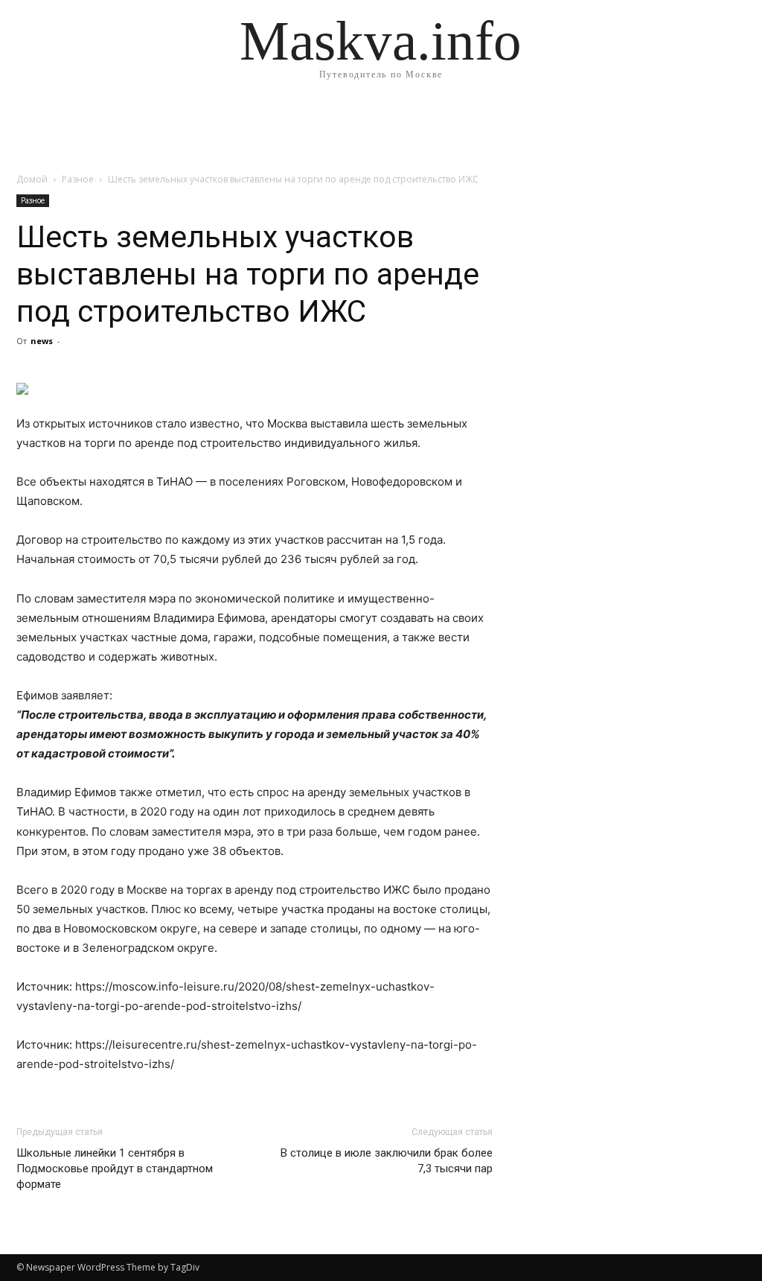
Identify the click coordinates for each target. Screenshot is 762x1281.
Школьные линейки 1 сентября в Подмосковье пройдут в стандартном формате (114, 1168)
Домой (32, 179)
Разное (78, 179)
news (42, 340)
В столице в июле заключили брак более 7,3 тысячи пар (387, 1160)
